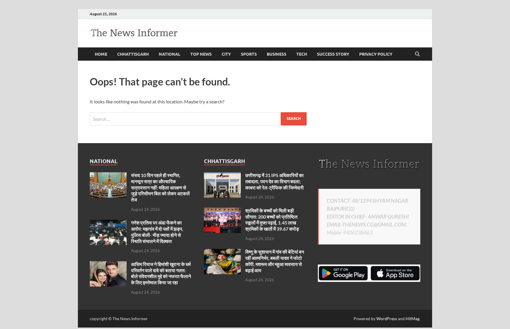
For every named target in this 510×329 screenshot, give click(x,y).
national (169, 54)
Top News (201, 54)
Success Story (333, 54)
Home (101, 54)
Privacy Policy (375, 54)
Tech (301, 54)
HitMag (412, 318)
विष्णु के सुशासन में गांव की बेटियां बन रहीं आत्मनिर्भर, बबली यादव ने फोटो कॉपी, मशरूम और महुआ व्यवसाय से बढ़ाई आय (274, 261)
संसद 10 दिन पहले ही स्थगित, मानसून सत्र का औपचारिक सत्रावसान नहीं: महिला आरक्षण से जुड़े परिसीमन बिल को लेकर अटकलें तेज (160, 187)
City (226, 54)
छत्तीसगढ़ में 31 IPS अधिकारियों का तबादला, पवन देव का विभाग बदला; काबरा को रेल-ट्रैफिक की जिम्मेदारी (274, 181)
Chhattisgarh (133, 54)
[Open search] (417, 54)
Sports (249, 54)
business (276, 54)
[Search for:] (198, 118)
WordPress (386, 318)
